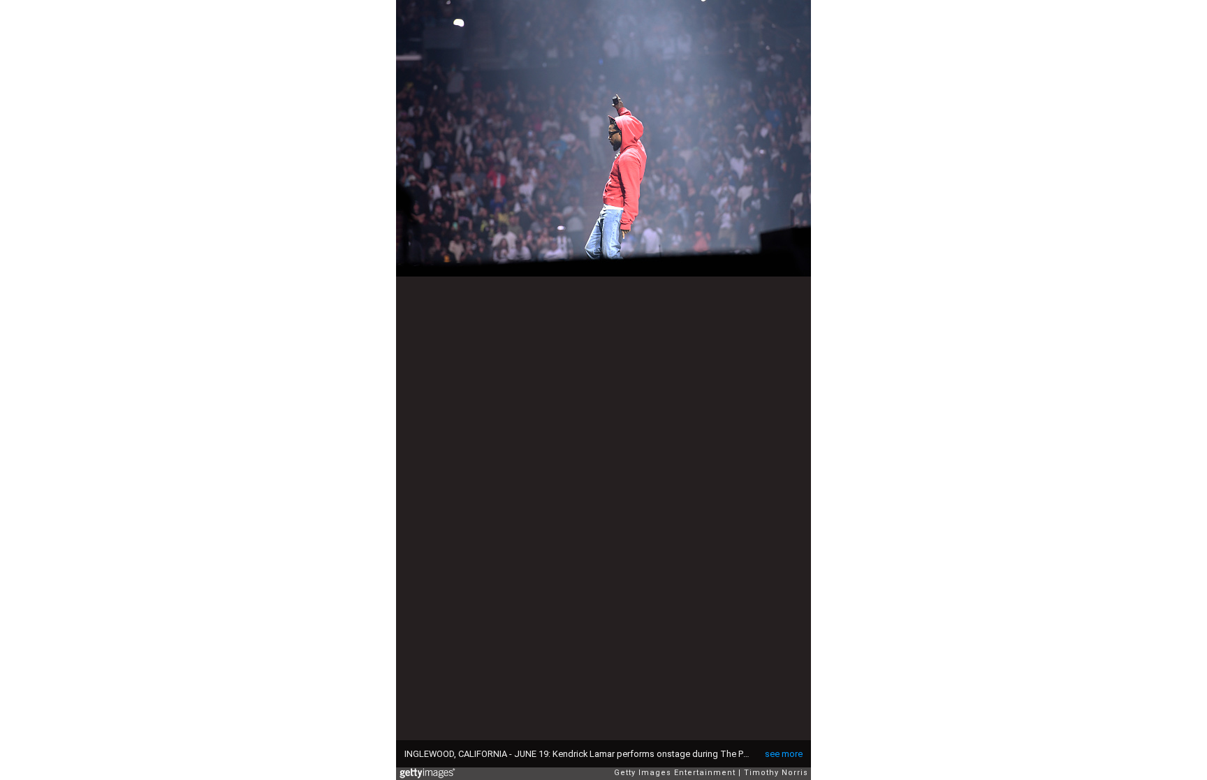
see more (784, 754)
